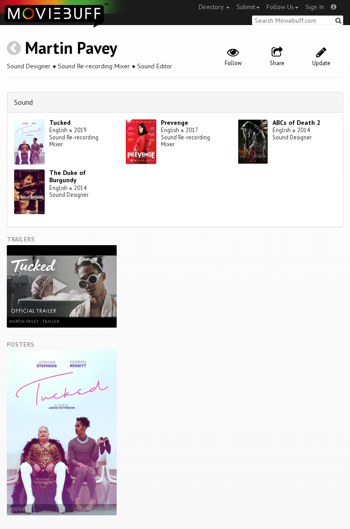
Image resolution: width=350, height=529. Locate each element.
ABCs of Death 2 (296, 122)
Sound (23, 102)
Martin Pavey (71, 47)
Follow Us (280, 7)
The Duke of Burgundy (67, 177)
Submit (246, 7)
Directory (212, 7)
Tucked (60, 122)
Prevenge (174, 122)
